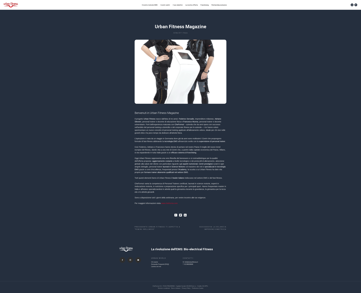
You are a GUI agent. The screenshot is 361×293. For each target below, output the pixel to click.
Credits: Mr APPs (202, 286)
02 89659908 (188, 264)
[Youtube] (138, 260)
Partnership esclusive (219, 5)
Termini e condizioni (164, 288)
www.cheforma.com (169, 203)
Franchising (205, 5)
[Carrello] (355, 4)
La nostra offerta (191, 5)
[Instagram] (130, 260)
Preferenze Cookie (197, 288)
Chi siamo (154, 262)
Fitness (185, 33)
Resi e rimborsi (175, 288)
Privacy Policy (186, 288)
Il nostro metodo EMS (149, 5)
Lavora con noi (156, 266)
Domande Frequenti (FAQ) (160, 264)
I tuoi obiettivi (178, 5)
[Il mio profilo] (352, 4)
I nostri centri (165, 5)
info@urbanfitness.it (191, 262)
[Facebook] (122, 260)
